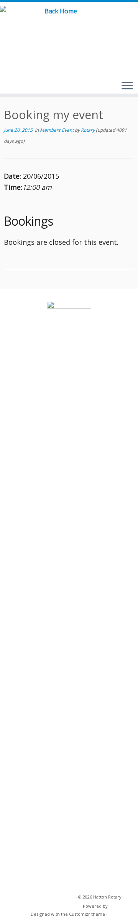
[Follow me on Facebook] (124, 19)
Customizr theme (87, 914)
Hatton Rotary (107, 897)
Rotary (88, 130)
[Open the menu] (127, 86)
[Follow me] (133, 19)
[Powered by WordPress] (111, 904)
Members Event (57, 130)
